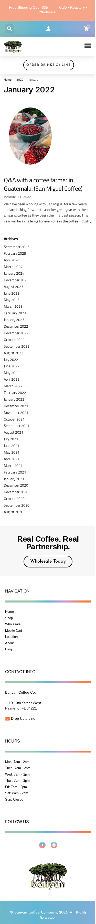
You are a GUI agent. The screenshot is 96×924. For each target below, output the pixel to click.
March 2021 (13, 465)
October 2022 (14, 339)
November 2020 (16, 492)
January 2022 (14, 399)
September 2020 (16, 505)
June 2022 (11, 366)
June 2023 (11, 293)
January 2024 (14, 273)
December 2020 (16, 485)
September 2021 (16, 425)
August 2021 (13, 432)
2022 (20, 79)
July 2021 (11, 439)
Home (8, 79)
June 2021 (11, 445)
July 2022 (11, 359)
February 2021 (15, 472)
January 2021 (14, 478)
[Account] (48, 28)
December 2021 (16, 406)
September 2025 (16, 246)
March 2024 (13, 266)
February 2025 (15, 253)
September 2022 (16, 346)
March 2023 (13, 306)
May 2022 (11, 372)
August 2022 (13, 353)
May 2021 (11, 452)
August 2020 (13, 511)
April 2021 (11, 458)
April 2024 (11, 260)
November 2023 (16, 280)
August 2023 (13, 286)
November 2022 (16, 333)
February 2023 (15, 313)
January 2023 (14, 319)
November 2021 (16, 412)
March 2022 (13, 386)
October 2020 (14, 498)
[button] (9, 28)
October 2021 (14, 419)
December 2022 (16, 326)
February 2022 (15, 392)
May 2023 (11, 299)
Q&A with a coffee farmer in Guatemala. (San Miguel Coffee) (43, 184)
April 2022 (11, 379)
